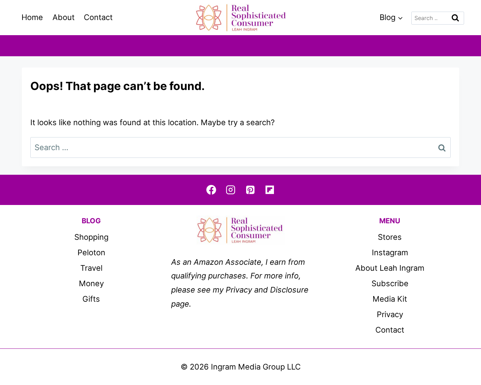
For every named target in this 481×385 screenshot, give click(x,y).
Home (32, 17)
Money (91, 283)
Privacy (390, 314)
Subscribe (389, 283)
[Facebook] (211, 189)
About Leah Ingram (389, 267)
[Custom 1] (269, 189)
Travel (91, 267)
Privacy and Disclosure (267, 289)
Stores (390, 237)
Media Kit (390, 298)
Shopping (91, 237)
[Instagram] (231, 189)
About (63, 17)
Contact (98, 17)
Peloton (91, 252)
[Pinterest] (250, 189)
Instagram (390, 252)
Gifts (91, 298)
